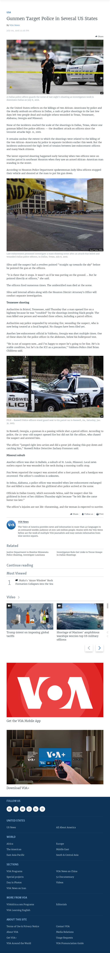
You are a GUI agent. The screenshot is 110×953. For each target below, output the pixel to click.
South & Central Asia (67, 855)
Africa (10, 843)
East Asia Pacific (15, 855)
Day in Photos (14, 882)
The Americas (14, 849)
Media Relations (65, 932)
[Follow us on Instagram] (29, 809)
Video (11, 597)
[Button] (99, 36)
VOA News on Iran (16, 888)
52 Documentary (65, 877)
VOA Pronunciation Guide (70, 943)
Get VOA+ (12, 937)
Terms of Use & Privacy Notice (23, 926)
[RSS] (35, 809)
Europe (60, 843)
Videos (59, 882)
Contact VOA (63, 926)
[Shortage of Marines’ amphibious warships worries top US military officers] (80, 616)
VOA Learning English (18, 910)
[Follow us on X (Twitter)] (16, 809)
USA (9, 12)
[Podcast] (42, 809)
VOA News (15, 25)
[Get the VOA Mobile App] (55, 690)
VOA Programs (14, 871)
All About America (66, 827)
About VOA (12, 932)
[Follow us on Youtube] (22, 809)
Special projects (15, 877)
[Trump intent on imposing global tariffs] (30, 616)
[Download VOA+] (55, 757)
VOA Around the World (19, 943)
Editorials (61, 904)
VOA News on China (66, 871)
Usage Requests (64, 937)
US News (11, 827)
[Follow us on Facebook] (9, 809)
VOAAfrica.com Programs (20, 904)
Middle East (62, 849)
